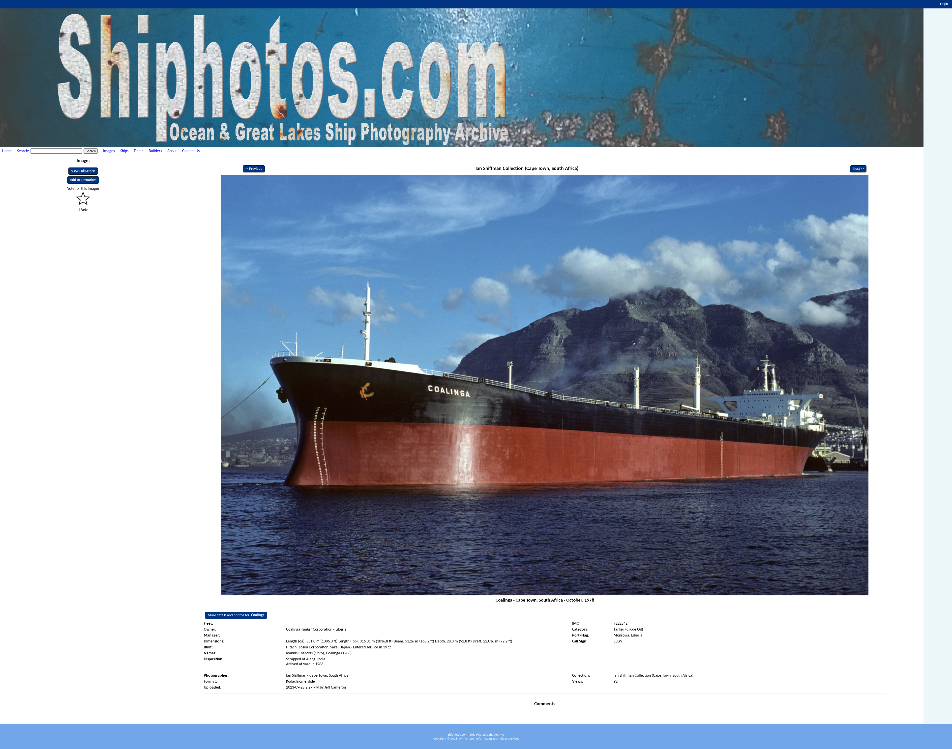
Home (7, 151)
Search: (23, 151)
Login (944, 4)
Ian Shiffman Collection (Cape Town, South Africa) (527, 168)
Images (109, 151)
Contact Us (191, 151)
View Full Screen (83, 171)
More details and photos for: (236, 615)
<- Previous (253, 169)
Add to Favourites (83, 180)
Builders (155, 151)
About (172, 151)
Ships (124, 151)
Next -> (858, 169)
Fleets (138, 151)
